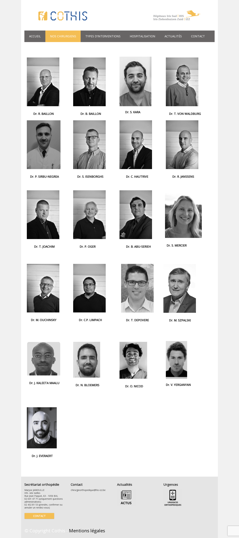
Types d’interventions (100, 36)
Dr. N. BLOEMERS (87, 385)
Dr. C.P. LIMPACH (90, 320)
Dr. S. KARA (132, 112)
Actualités (173, 36)
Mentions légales (87, 530)
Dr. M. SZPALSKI (180, 320)
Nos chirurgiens (63, 36)
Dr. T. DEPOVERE (137, 320)
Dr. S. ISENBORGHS (90, 176)
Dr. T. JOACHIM (44, 246)
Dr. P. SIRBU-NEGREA (44, 176)
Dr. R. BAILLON (43, 114)
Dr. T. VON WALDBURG (185, 114)
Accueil (35, 36)
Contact (198, 36)
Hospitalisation (142, 36)
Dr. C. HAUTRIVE (137, 176)
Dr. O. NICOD (134, 386)
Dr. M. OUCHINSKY (43, 320)
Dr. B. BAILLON (90, 114)
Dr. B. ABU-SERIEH (138, 246)
